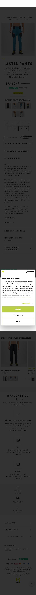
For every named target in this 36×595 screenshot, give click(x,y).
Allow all (18, 309)
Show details (26, 303)
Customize (16, 315)
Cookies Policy (26, 297)
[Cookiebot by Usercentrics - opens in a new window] (26, 272)
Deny (18, 321)
